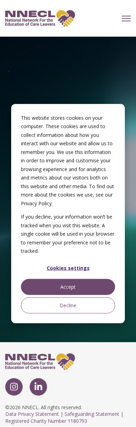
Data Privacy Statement (32, 414)
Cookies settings (68, 268)
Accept (68, 286)
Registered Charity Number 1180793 (46, 421)
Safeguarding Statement (92, 414)
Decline (68, 305)
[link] (40, 18)
